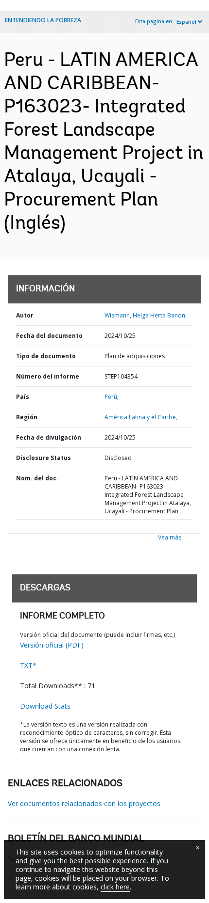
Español (186, 21)
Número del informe (47, 376)
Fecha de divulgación (48, 437)
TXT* (28, 665)
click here (115, 886)
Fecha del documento (49, 336)
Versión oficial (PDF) (52, 645)
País (22, 397)
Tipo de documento (46, 356)
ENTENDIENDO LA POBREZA (43, 20)
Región (26, 417)
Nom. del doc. (37, 478)
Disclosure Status (43, 458)
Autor (25, 315)
